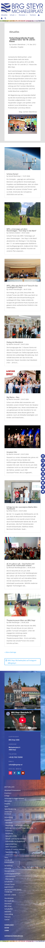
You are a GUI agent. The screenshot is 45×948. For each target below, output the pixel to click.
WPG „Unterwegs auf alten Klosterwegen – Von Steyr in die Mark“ (21, 230)
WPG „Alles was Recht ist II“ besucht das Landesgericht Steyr (22, 286)
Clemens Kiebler (14, 233)
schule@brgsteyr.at (15, 765)
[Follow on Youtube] (23, 773)
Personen (22, 15)
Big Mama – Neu (13, 397)
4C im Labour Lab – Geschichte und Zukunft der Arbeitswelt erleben (20, 565)
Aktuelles (4, 15)
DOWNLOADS (9, 925)
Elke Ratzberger (14, 622)
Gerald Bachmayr (15, 176)
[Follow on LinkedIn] (18, 773)
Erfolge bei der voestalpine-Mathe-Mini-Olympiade (22, 508)
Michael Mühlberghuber (17, 568)
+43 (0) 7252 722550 (15, 757)
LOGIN (6, 930)
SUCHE (6, 928)
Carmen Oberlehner (18, 44)
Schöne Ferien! (12, 174)
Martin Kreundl (14, 344)
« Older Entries (21, 652)
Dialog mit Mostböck (15, 342)
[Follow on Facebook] (14, 773)
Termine (33, 15)
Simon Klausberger (15, 289)
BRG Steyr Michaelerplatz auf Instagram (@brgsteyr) (22, 661)
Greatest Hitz (12, 452)
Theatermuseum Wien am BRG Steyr (21, 620)
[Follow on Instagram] (10, 773)
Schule (12, 15)
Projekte (20, 47)
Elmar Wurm (13, 511)
